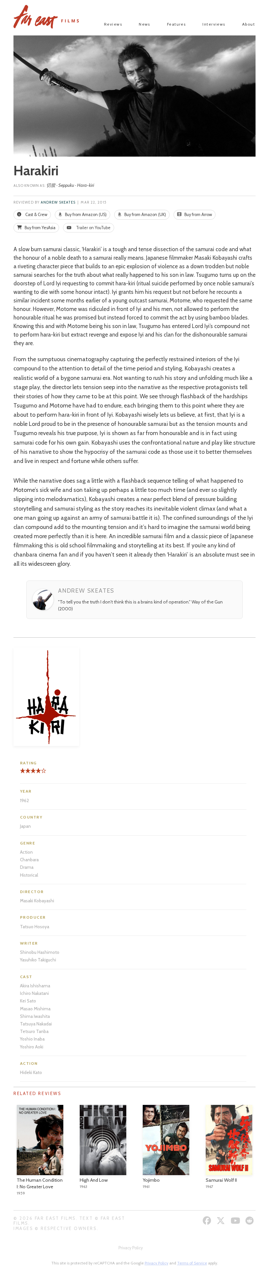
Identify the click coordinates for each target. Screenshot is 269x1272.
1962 (24, 800)
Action (26, 852)
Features (176, 24)
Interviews (213, 24)
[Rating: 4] (30, 773)
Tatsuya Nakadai (36, 1023)
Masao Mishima (35, 1008)
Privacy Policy (130, 1247)
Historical (29, 875)
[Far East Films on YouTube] (236, 1221)
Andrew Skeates (58, 202)
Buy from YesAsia (39, 227)
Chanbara (29, 859)
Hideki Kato (31, 1072)
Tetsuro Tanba (34, 1031)
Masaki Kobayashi (37, 900)
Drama (26, 867)
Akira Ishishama (35, 985)
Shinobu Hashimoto (39, 952)
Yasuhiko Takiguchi (38, 959)
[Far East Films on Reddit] (250, 1221)
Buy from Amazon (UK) (144, 214)
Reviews (113, 24)
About (248, 24)
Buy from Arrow (197, 214)
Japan (25, 826)
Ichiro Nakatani (34, 993)
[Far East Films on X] (222, 1221)
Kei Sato (28, 1000)
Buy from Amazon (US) (85, 214)
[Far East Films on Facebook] (208, 1221)
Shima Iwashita (35, 1016)
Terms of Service (192, 1263)
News (144, 24)
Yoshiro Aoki (31, 1046)
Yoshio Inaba (32, 1039)
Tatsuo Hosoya (34, 926)
